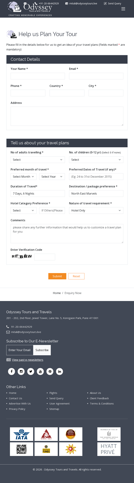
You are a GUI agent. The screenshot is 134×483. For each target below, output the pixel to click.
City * (92, 86)
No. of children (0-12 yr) (95, 152)
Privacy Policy (17, 409)
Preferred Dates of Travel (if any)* (92, 169)
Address (16, 103)
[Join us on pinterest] (49, 371)
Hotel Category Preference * (30, 203)
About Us (95, 393)
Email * (73, 69)
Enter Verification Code (26, 250)
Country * (56, 86)
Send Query (56, 398)
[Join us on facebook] (11, 371)
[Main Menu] (123, 9)
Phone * (16, 86)
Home (57, 293)
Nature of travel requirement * (90, 203)
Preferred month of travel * (30, 169)
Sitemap (54, 409)
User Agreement (59, 403)
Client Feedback (99, 398)
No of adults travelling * (27, 152)
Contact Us (15, 398)
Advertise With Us (20, 403)
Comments (18, 220)
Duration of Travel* (24, 186)
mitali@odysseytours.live (26, 332)
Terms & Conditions (102, 403)
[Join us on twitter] (30, 371)
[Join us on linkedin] (59, 371)
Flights (53, 393)
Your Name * (19, 69)
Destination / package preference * (93, 186)
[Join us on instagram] (21, 371)
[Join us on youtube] (40, 371)
